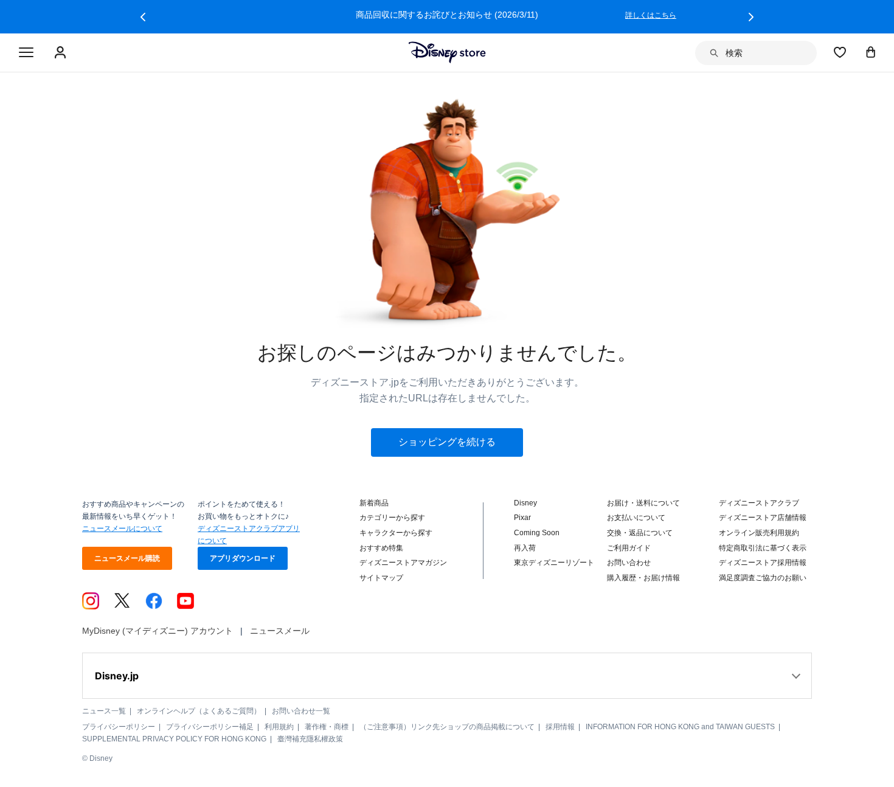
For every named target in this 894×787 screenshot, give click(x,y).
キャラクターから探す (395, 533)
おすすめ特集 (381, 548)
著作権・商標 (326, 727)
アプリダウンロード (242, 558)
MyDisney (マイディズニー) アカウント (157, 631)
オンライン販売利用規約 (759, 533)
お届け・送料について (643, 503)
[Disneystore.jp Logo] (447, 52)
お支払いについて (636, 517)
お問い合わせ (629, 562)
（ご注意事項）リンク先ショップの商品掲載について (447, 727)
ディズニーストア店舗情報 (762, 517)
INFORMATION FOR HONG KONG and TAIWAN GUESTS (680, 727)
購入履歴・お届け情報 (643, 578)
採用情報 (560, 727)
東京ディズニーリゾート (554, 562)
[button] (143, 17)
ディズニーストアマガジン (403, 562)
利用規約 (279, 727)
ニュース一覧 (104, 711)
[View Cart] (871, 52)
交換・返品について (640, 533)
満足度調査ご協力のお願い (762, 578)
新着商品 (374, 503)
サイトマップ (381, 578)
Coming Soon (537, 533)
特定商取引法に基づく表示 (762, 548)
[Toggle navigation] (26, 53)
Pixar (522, 517)
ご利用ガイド (629, 548)
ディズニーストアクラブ (759, 503)
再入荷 (525, 548)
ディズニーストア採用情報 (762, 562)
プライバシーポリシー (118, 727)
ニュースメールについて (122, 528)
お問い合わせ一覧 (301, 711)
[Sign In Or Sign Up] (62, 53)
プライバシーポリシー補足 (210, 727)
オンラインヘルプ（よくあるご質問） (199, 711)
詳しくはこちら (650, 15)
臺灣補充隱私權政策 (310, 739)
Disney (525, 503)
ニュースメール (280, 631)
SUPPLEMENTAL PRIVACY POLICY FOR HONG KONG (174, 739)
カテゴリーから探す (392, 517)
